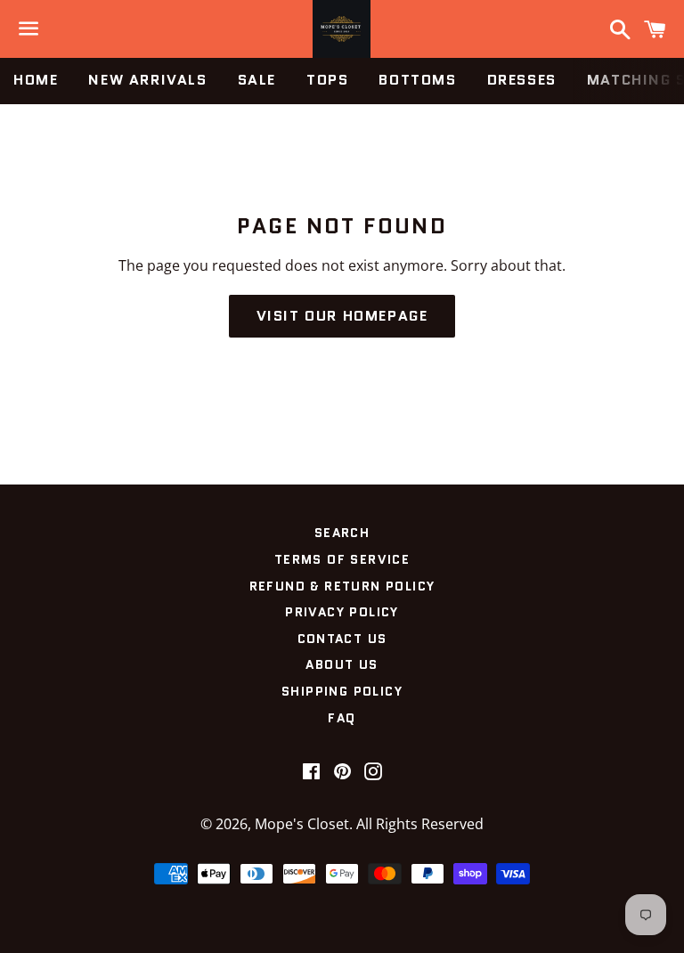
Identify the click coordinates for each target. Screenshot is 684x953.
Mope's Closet (302, 824)
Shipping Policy (342, 691)
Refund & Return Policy (342, 586)
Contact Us (342, 639)
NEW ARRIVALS (147, 79)
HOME (35, 79)
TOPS (327, 79)
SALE (257, 79)
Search (342, 533)
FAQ (341, 718)
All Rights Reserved (420, 824)
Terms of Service (342, 559)
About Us (341, 664)
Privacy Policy (342, 612)
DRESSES (522, 79)
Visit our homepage (342, 315)
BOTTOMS (417, 79)
